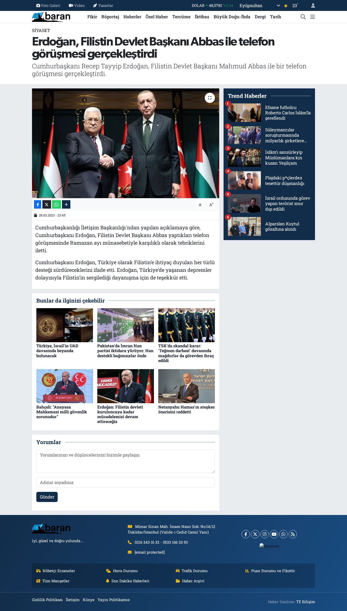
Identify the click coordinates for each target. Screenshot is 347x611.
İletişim (73, 599)
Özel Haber (157, 17)
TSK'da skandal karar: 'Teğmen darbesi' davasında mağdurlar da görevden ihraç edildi (186, 353)
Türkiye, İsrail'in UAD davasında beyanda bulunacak (57, 350)
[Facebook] (246, 534)
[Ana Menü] (312, 16)
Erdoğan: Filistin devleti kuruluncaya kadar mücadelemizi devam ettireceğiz (120, 414)
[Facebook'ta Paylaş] (37, 204)
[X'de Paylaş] (46, 204)
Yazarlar (105, 5)
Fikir (92, 17)
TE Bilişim (305, 601)
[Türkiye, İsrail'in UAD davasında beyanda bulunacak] (64, 325)
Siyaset (41, 30)
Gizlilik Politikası (47, 599)
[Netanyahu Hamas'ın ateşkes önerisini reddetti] (186, 386)
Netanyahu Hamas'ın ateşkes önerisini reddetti (186, 409)
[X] (255, 534)
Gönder (47, 497)
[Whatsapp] (283, 534)
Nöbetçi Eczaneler (59, 570)
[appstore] (269, 546)
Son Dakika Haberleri (130, 580)
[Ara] (303, 16)
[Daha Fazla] (66, 204)
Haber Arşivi (193, 580)
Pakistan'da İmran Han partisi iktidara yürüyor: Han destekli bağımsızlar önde (125, 350)
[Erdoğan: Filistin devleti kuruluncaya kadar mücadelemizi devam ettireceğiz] (125, 386)
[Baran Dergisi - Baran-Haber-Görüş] (51, 16)
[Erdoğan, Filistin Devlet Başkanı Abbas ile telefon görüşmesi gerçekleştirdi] (125, 143)
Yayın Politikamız (114, 599)
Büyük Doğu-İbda (232, 17)
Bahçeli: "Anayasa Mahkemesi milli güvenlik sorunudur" (61, 411)
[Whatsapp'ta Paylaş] (56, 204)
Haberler (132, 17)
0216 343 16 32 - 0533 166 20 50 (161, 542)
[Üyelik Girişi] (311, 5)
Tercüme (181, 17)
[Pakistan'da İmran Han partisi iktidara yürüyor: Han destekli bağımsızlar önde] (125, 325)
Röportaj (110, 17)
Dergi (260, 17)
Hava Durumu (125, 570)
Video (79, 5)
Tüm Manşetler (55, 580)
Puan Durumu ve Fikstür (273, 570)
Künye (88, 599)
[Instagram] (264, 534)
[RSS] (293, 534)
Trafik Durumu (195, 570)
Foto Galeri (50, 5)
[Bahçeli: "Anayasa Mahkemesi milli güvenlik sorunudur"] (64, 386)
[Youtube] (274, 534)
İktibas (202, 17)
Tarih (275, 17)
